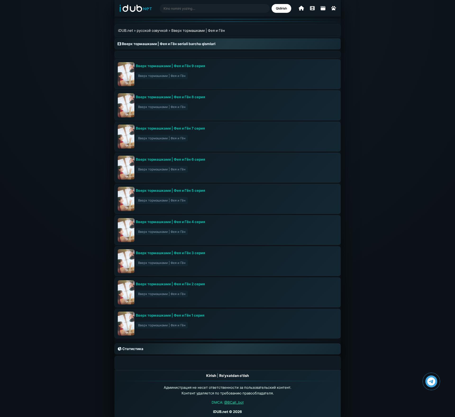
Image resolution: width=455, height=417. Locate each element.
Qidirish (281, 8)
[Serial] (323, 8)
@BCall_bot (234, 402)
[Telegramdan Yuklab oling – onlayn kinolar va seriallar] (431, 381)
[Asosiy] (301, 8)
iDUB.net (125, 30)
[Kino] (312, 8)
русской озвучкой (152, 30)
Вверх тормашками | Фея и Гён (198, 30)
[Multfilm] (333, 8)
